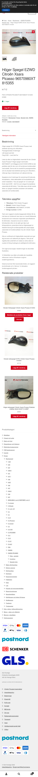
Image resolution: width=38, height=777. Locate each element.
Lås (7, 585)
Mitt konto (7, 709)
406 (9, 485)
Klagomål (7, 699)
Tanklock (8, 603)
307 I (9, 476)
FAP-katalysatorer (9, 450)
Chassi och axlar (9, 438)
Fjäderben (9, 579)
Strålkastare (9, 600)
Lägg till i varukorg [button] (19, 368)
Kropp (9, 20)
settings (14, 7)
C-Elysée (10, 506)
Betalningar (8, 696)
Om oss (6, 713)
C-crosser (11, 503)
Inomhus (12, 559)
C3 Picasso (11, 521)
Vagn (6, 723)
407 (9, 488)
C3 (9, 515)
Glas (7, 582)
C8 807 (10, 544)
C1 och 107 (11, 509)
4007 (9, 482)
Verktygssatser (8, 618)
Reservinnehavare (11, 591)
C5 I (9, 535)
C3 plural (10, 523)
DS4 (9, 547)
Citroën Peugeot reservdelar (13, 689)
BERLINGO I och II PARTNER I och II (19, 500)
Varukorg (29, 772)
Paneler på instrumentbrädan (15, 588)
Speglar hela (5, 22)
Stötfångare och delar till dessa (15, 597)
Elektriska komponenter (11, 447)
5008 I (10, 491)
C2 (9, 512)
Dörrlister (9, 574)
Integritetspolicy (9, 692)
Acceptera (5, 10)
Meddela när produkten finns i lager (19, 315)
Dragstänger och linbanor (11, 444)
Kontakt (6, 706)
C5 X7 (9, 541)
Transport (7, 719)
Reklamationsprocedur (11, 716)
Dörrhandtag (10, 571)
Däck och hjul (8, 441)
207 (9, 468)
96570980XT (16, 122)
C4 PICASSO (11, 532)
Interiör (6, 453)
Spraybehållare (10, 594)
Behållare (7, 435)
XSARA (10, 550)
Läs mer (19, 319)
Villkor (6, 729)
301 (9, 473)
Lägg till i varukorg (10, 108)
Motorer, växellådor (10, 615)
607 (9, 497)
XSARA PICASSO (25, 20)
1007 (9, 462)
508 (9, 494)
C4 (9, 526)
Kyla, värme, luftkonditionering (13, 609)
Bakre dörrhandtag (11, 565)
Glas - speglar (14, 556)
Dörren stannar (10, 568)
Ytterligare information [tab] (9, 135)
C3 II (9, 518)
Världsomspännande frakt (12, 726)
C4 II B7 (10, 529)
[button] (33, 31)
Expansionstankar (11, 577)
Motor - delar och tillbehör (12, 612)
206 (9, 465)
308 (9, 479)
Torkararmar (9, 606)
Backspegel (16, 20)
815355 (9, 122)
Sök (19, 774)
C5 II (9, 538)
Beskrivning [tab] (5, 130)
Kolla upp (7, 703)
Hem (5, 20)
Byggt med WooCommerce (21, 767)
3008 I (10, 470)
